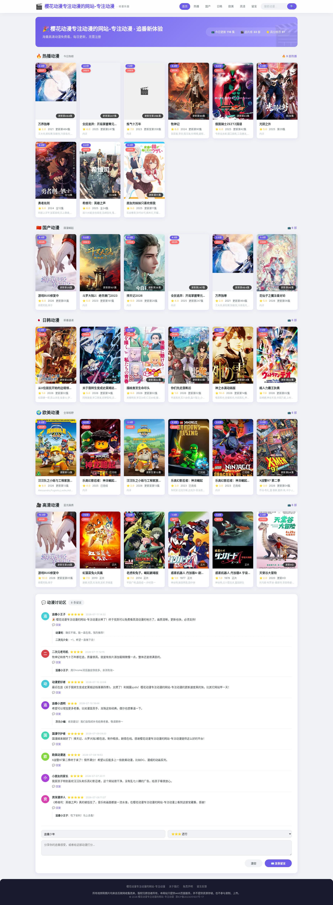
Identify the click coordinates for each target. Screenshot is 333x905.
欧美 (231, 6)
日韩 (219, 6)
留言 (254, 6)
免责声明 (188, 886)
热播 (196, 6)
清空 (253, 863)
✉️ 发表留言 (278, 863)
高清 (242, 6)
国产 (208, 6)
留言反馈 (202, 886)
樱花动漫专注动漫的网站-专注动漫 (82, 6)
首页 (185, 6)
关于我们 (174, 886)
